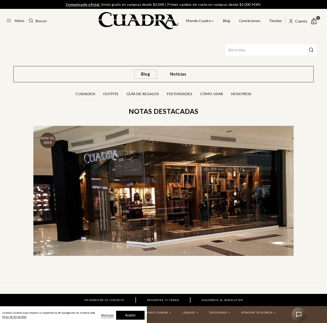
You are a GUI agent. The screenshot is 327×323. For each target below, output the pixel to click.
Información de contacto (104, 300)
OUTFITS (111, 94)
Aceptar (130, 315)
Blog (226, 20)
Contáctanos (249, 20)
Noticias (178, 74)
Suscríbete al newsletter (222, 300)
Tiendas (275, 20)
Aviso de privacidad (14, 316)
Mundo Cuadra (198, 20)
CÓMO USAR (211, 94)
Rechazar (107, 315)
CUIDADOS (85, 94)
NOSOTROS (241, 94)
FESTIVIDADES (179, 94)
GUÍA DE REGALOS (143, 94)
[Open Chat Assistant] (299, 314)
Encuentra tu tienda (163, 300)
